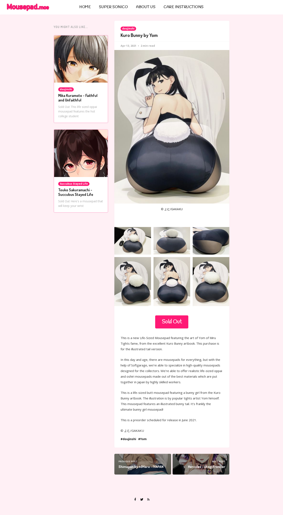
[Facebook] (135, 499)
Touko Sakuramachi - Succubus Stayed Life (75, 192)
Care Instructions (184, 7)
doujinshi (128, 28)
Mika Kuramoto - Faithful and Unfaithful (77, 98)
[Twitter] (142, 499)
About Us (145, 7)
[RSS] (148, 499)
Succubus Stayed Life (74, 183)
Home (85, 7)
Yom (143, 439)
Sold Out (172, 322)
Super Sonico (113, 7)
